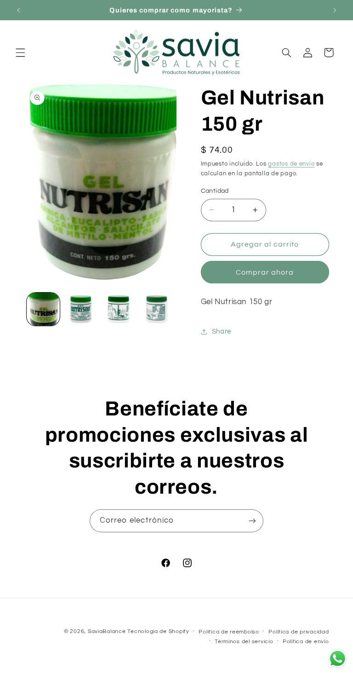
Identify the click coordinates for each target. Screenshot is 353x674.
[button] (20, 52)
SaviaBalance (107, 631)
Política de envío (306, 641)
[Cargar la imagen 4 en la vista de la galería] (156, 309)
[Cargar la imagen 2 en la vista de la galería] (80, 309)
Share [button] (221, 331)
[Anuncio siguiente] (335, 10)
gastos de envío (291, 164)
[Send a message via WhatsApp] (337, 658)
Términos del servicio (244, 641)
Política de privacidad (298, 631)
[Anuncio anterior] (18, 10)
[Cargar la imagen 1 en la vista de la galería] (43, 309)
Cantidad (215, 191)
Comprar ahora (265, 272)
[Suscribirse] (252, 520)
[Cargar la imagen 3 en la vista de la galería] (118, 309)
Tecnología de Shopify (158, 631)
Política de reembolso (229, 631)
